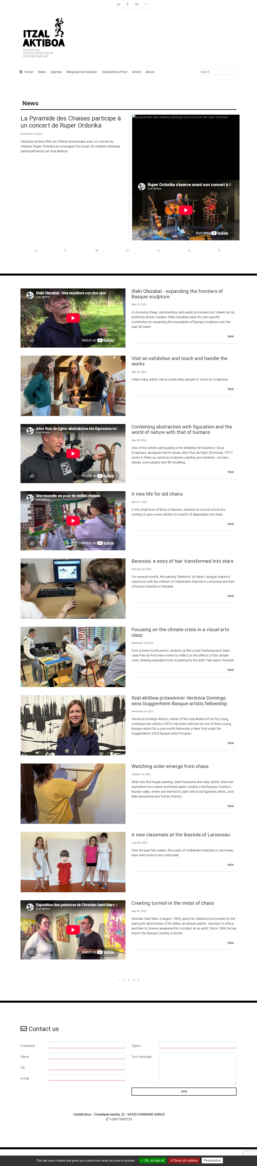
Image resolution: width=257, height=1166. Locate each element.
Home (28, 72)
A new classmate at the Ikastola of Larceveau (181, 835)
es (137, 4)
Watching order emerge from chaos (170, 766)
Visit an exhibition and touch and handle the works (179, 361)
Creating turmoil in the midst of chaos (173, 903)
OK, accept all (154, 1160)
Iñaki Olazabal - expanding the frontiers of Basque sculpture (177, 293)
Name (24, 1057)
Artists (136, 72)
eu (118, 4)
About (150, 72)
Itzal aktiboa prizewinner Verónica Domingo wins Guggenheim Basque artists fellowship (179, 700)
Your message (142, 1057)
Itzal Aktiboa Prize (114, 72)
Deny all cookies (185, 1160)
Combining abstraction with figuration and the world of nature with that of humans (182, 429)
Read (231, 336)
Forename (27, 1046)
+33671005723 (120, 1119)
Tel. (22, 1067)
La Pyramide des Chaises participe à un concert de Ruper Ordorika (70, 121)
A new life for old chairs (157, 494)
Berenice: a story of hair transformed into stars (182, 561)
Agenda (56, 72)
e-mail (24, 1078)
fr (128, 4)
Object (136, 1046)
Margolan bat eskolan (81, 72)
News (42, 72)
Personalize (212, 1160)
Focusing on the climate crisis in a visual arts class (180, 632)
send (184, 1091)
